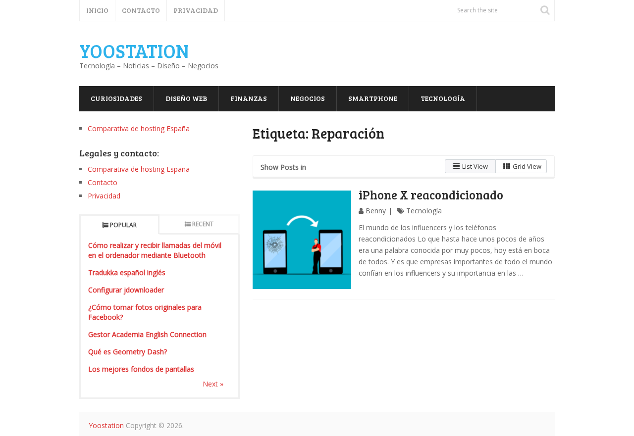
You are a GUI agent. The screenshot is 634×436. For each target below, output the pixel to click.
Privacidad (195, 10)
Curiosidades (116, 98)
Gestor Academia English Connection (147, 334)
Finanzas (248, 98)
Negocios (307, 98)
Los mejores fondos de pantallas (141, 369)
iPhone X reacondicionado (431, 195)
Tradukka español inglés (126, 272)
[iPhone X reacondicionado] (302, 240)
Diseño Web (186, 98)
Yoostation (134, 50)
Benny (376, 210)
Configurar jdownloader (126, 289)
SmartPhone (372, 98)
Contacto (141, 10)
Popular (123, 225)
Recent (202, 224)
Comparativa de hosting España (139, 128)
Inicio (97, 10)
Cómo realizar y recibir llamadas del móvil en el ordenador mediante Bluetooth (154, 250)
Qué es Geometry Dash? (127, 351)
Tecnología (443, 98)
